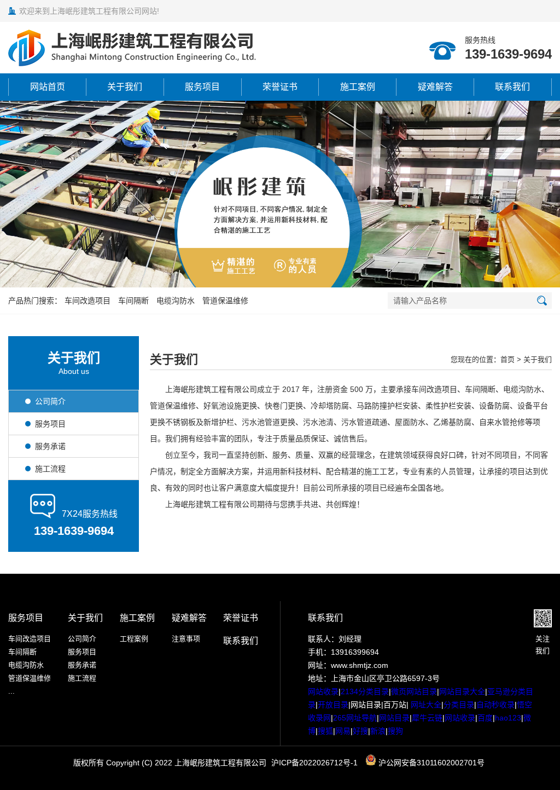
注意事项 (186, 639)
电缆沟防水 (175, 300)
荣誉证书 (280, 86)
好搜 (360, 730)
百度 (485, 717)
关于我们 (124, 86)
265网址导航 (355, 717)
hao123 (508, 717)
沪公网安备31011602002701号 (430, 762)
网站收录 (323, 691)
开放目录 (333, 704)
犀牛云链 (427, 717)
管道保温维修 (225, 300)
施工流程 (82, 678)
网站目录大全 (462, 691)
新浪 (378, 730)
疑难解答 (435, 86)
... (11, 691)
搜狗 (395, 730)
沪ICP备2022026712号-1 (314, 762)
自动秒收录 (495, 704)
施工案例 (357, 86)
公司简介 (82, 639)
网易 (343, 730)
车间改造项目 (87, 300)
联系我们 (512, 86)
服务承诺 (82, 665)
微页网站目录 (414, 691)
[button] (268, 275)
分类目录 (459, 704)
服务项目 (202, 86)
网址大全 (425, 704)
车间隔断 (133, 300)
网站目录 (394, 717)
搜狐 (325, 730)
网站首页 (47, 86)
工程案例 (134, 639)
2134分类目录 (365, 691)
